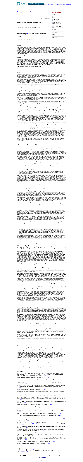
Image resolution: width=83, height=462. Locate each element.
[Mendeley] (52, 34)
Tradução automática (57, 26)
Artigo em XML (56, 20)
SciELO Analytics (56, 16)
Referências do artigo (57, 22)
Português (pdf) (56, 19)
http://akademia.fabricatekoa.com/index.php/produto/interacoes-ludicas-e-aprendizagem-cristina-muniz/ (36, 423)
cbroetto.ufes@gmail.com (36, 449)
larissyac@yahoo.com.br (40, 448)
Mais (54, 34)
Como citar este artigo (57, 23)
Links (46, 375)
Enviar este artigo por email (58, 27)
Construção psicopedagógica (25, 11)
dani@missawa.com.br (24, 451)
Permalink (55, 37)
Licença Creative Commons (58, 455)
